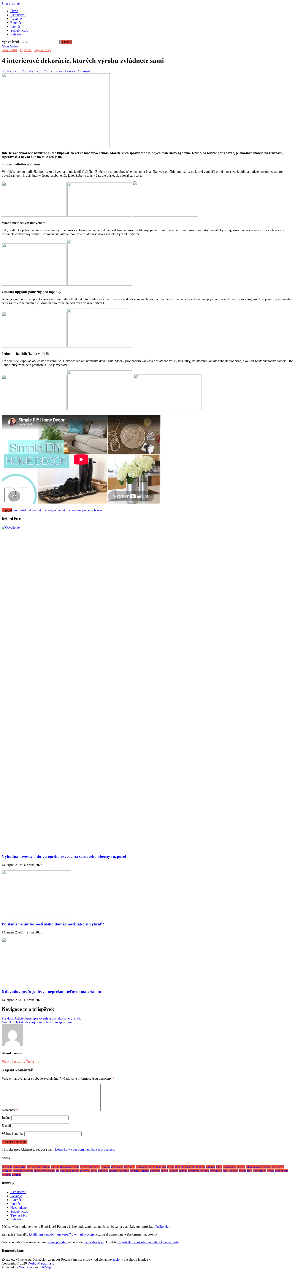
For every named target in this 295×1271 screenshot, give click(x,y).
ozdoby (183, 1170)
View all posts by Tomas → (21, 1061)
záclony (118, 1259)
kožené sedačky (69, 1170)
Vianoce (6, 1174)
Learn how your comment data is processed (84, 1149)
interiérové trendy (23, 1170)
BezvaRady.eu (94, 1242)
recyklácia (216, 1170)
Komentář (10, 1110)
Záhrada (16, 34)
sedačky (233, 1170)
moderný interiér (139, 1170)
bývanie (55, 510)
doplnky (200, 1167)
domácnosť (188, 1167)
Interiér (15, 26)
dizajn (170, 1167)
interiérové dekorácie (258, 1167)
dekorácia (117, 1167)
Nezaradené (18, 1207)
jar (57, 1170)
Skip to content (12, 3)
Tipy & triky (42, 50)
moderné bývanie (119, 1170)
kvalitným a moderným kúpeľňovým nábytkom (61, 1234)
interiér (240, 1167)
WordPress (26, 1267)
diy (164, 1167)
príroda (204, 1170)
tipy (249, 1170)
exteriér (210, 1167)
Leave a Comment (77, 71)
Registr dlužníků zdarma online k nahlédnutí (147, 1242)
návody (173, 1170)
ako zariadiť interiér (38, 1167)
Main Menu (10, 46)
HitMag (45, 1267)
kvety (93, 1170)
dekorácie (67, 510)
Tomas (57, 71)
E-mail (6, 1125)
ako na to (7, 1167)
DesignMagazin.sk (40, 1263)
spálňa (242, 1170)
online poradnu (57, 1242)
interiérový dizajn (44, 1170)
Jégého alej (161, 1226)
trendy (270, 1170)
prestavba (194, 1170)
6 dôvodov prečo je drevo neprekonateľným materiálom (51, 991)
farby (219, 1167)
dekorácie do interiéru (149, 1167)
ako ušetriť (19, 510)
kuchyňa (84, 1170)
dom (178, 1167)
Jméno (6, 1117)
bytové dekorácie (38, 510)
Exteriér (15, 22)
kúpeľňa (103, 1170)
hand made (229, 1167)
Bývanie (16, 19)
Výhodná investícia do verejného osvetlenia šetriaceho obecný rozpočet (64, 856)
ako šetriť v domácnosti (65, 1167)
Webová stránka (13, 1133)
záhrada (16, 1174)
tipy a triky (259, 1170)
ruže (225, 1170)
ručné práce (82, 510)
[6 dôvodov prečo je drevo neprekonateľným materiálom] (36, 983)
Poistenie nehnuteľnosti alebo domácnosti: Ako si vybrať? (53, 924)
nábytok (155, 1170)
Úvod (14, 11)
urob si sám (97, 510)
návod (164, 1170)
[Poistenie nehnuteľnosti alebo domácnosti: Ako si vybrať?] (36, 915)
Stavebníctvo (19, 30)
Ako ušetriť (18, 15)
